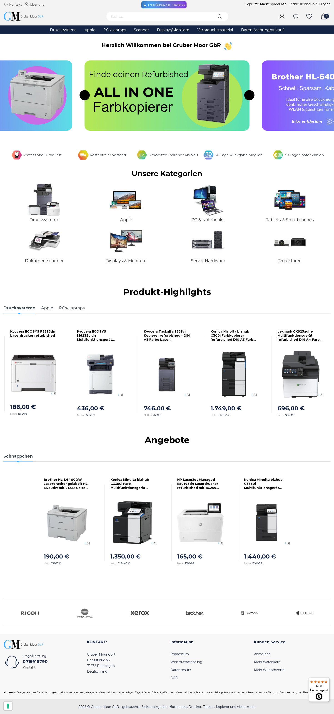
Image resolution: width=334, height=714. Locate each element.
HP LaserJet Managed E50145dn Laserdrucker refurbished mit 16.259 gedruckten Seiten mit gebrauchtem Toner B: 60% (197, 484)
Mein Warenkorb (267, 662)
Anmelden (262, 654)
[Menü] (326, 680)
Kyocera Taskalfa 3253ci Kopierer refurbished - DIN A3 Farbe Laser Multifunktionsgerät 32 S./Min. (167, 335)
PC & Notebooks (207, 219)
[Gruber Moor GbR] (27, 16)
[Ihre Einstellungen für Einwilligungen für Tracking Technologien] (8, 706)
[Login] (282, 16)
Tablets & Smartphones (290, 219)
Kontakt (15, 5)
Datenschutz (180, 670)
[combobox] (158, 16)
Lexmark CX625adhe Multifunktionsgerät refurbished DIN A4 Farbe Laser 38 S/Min (299, 335)
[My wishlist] (309, 16)
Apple (126, 219)
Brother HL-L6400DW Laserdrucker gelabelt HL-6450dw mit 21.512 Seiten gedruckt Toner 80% (66, 484)
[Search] (219, 16)
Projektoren (290, 260)
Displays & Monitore (126, 260)
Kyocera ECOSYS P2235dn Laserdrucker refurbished (32, 333)
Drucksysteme (44, 219)
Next (249, 95)
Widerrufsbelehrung (186, 662)
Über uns (37, 5)
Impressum (179, 654)
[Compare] (295, 16)
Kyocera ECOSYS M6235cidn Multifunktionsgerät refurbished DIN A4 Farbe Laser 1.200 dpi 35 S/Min (99, 335)
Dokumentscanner (44, 260)
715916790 (166, 4)
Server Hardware (208, 260)
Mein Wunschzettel (269, 670)
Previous (85, 95)
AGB (174, 678)
